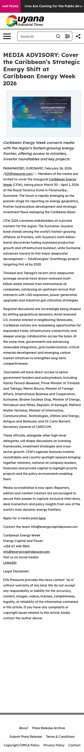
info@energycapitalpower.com (26, 552)
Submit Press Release (26, 737)
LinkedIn (10, 563)
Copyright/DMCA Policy (21, 745)
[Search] (58, 36)
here (42, 518)
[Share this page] (78, 36)
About (23, 728)
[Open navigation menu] (7, 36)
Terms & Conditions (60, 737)
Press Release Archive (48, 728)
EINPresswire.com (18, 174)
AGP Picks (10, 6)
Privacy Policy (53, 745)
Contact (74, 745)
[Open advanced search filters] (67, 36)
